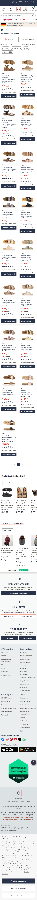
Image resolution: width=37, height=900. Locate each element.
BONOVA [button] (17, 48)
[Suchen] (33, 15)
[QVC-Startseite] (2, 30)
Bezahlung (23, 668)
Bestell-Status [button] (27, 616)
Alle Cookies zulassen (18, 881)
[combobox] (16, 15)
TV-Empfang (24, 724)
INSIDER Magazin (6, 698)
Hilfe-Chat (4, 652)
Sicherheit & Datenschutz (28, 677)
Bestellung (23, 652)
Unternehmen (24, 698)
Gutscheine (4, 705)
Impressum (29, 819)
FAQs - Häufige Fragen (27, 681)
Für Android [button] (27, 638)
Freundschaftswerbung (8, 708)
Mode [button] (6, 48)
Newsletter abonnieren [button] (18, 593)
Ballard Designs (9, 828)
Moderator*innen (25, 721)
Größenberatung (25, 659)
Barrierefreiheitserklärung (28, 708)
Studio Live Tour (25, 727)
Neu (16, 20)
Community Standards (11, 819)
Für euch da (4, 715)
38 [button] (27, 48)
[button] (3, 9)
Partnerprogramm (6, 711)
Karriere (22, 717)
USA (9, 801)
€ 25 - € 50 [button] (8, 52)
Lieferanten (4, 671)
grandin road (4, 830)
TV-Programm (5, 701)
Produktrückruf (6, 675)
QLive (3, 665)
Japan (28, 801)
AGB (5, 817)
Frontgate (18, 828)
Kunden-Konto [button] (9, 616)
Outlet (22, 731)
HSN (2, 828)
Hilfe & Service (24, 684)
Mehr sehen (8, 483)
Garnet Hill (25, 828)
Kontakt (3, 655)
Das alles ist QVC (25, 701)
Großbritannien (16, 801)
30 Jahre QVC (25, 20)
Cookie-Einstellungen (18, 896)
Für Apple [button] (9, 638)
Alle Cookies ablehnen (18, 888)
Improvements (13, 830)
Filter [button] (11, 39)
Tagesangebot (8, 20)
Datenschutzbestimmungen (20, 817)
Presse (3, 668)
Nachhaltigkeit (24, 705)
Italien (23, 801)
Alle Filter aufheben (28, 45)
